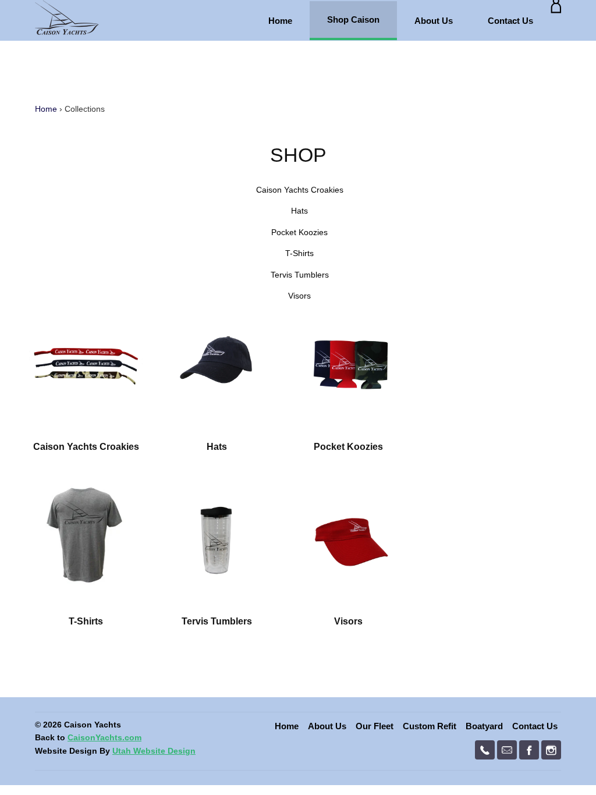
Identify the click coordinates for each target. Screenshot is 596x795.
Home (280, 21)
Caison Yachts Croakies (299, 189)
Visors (299, 295)
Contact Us (510, 21)
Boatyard (484, 726)
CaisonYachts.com (104, 737)
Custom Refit (429, 726)
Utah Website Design (154, 750)
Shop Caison (353, 19)
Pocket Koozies (299, 232)
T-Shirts (299, 253)
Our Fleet (374, 726)
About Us (433, 21)
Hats (299, 210)
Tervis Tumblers (300, 274)
